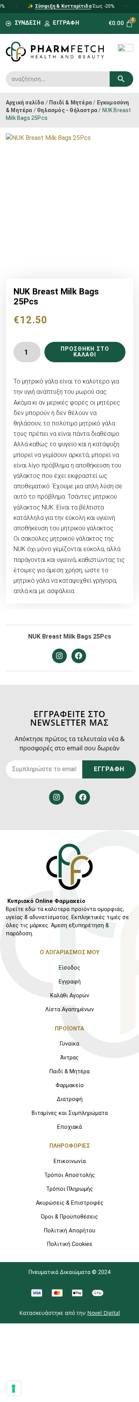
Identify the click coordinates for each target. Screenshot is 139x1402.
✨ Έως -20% (68, 6)
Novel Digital (103, 1312)
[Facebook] (78, 656)
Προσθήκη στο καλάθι (85, 352)
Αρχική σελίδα (25, 102)
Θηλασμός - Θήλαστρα (67, 110)
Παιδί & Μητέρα (70, 102)
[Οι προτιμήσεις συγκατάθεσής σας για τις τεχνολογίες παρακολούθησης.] (13, 1388)
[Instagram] (59, 656)
